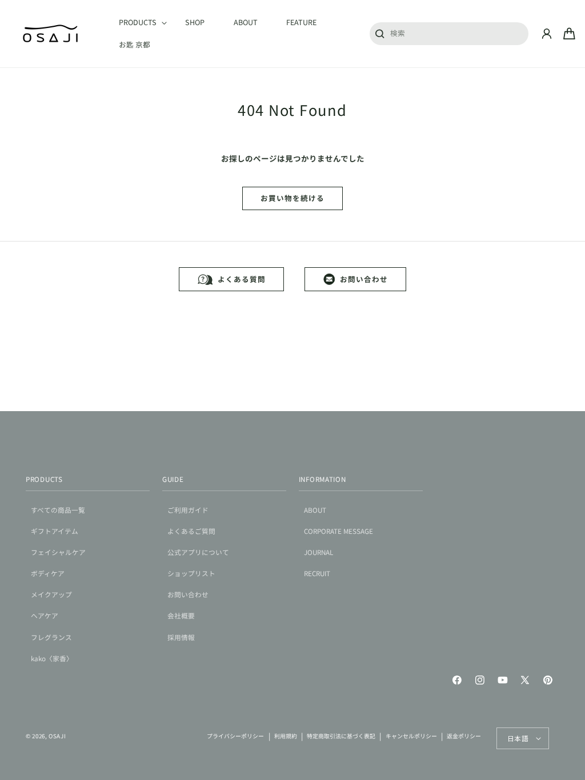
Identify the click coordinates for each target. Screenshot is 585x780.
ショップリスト (191, 573)
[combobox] (449, 33)
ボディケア (48, 573)
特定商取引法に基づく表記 (341, 736)
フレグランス (51, 637)
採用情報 (181, 637)
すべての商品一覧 (58, 509)
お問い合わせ (363, 279)
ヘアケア (44, 615)
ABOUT (315, 509)
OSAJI (57, 736)
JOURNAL (318, 552)
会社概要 (181, 615)
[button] (138, 23)
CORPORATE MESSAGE (338, 531)
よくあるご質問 (191, 531)
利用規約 (285, 736)
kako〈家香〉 (52, 658)
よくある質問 (241, 279)
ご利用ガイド (188, 509)
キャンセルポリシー (411, 736)
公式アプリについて (198, 552)
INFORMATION (322, 479)
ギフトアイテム (54, 531)
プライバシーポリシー (235, 736)
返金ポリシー (464, 736)
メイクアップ (51, 594)
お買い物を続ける (292, 197)
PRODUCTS (44, 479)
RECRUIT (317, 573)
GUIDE (173, 479)
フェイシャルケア (58, 552)
